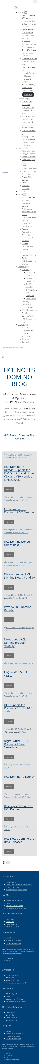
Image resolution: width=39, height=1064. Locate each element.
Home (3, 347)
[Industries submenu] (26, 148)
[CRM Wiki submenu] (30, 270)
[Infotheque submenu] (27, 267)
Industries (21, 148)
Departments (22, 99)
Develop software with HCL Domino (18, 807)
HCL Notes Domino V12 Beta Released (19, 840)
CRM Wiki (25, 270)
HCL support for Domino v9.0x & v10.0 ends (18, 708)
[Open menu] (35, 1)
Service (20, 194)
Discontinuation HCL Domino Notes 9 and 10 (19, 575)
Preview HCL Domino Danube (17, 608)
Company (21, 325)
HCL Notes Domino (27, 408)
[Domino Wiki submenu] (32, 316)
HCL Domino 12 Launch (19, 776)
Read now (9, 489)
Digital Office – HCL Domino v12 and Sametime (16, 744)
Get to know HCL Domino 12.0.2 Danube (19, 510)
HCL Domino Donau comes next (17, 543)
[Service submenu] (24, 195)
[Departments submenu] (28, 99)
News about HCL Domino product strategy (15, 642)
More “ (8, 862)
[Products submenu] (25, 12)
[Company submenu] (26, 325)
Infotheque (22, 267)
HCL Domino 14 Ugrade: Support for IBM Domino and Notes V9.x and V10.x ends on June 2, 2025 (19, 473)
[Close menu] (16, 7)
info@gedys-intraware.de (27, 951)
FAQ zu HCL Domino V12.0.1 (17, 673)
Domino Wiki (26, 316)
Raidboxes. (19, 953)
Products (21, 12)
